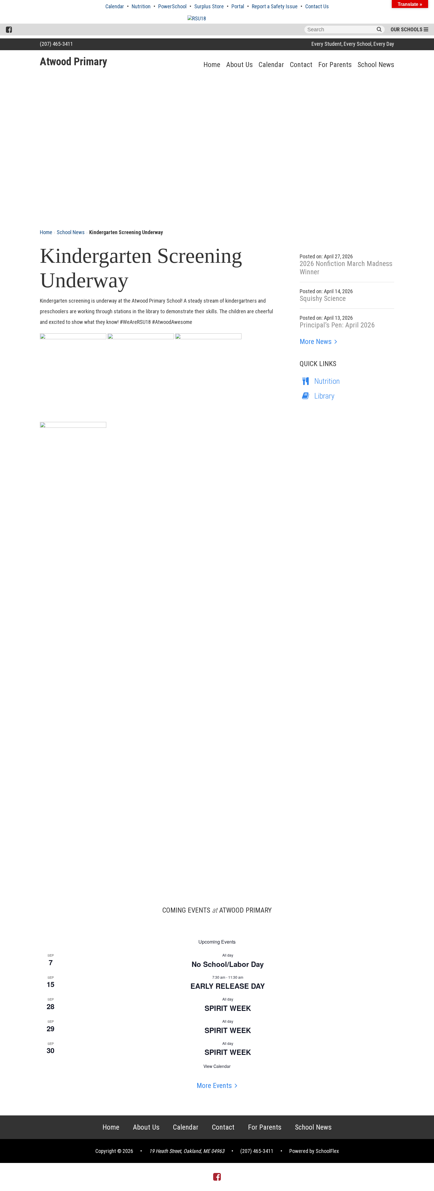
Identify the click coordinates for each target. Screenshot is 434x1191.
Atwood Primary (73, 62)
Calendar (114, 6)
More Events (214, 1085)
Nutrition (141, 6)
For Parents (335, 65)
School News (376, 65)
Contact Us (317, 6)
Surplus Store (209, 6)
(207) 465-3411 (56, 44)
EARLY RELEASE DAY (227, 986)
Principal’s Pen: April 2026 (337, 325)
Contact (301, 65)
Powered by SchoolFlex (314, 1151)
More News (316, 341)
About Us (239, 65)
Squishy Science (323, 298)
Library (324, 395)
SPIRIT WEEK (228, 1008)
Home (211, 65)
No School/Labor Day (228, 964)
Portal (237, 6)
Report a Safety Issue (275, 6)
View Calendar (217, 1066)
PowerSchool (172, 6)
